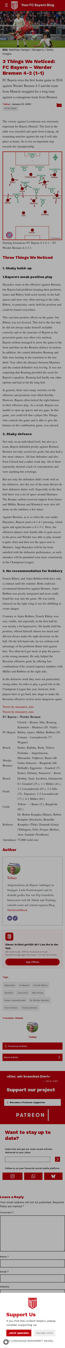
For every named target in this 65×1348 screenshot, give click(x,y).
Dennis (19, 1018)
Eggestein (9, 985)
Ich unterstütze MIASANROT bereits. (30, 1340)
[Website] (15, 918)
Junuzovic (22, 993)
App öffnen (32, 962)
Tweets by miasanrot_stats (18, 707)
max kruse (37, 993)
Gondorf (8, 993)
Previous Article (17, 1046)
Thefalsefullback (17, 910)
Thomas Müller (29, 1008)
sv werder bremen (39, 1000)
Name (4, 1256)
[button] (6, 1342)
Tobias (6, 104)
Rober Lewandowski (14, 1000)
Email (4, 1271)
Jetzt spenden (19, 1332)
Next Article (11, 1057)
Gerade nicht (44, 1332)
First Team (10, 108)
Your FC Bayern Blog (37, 5)
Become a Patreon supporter (27, 1102)
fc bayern (24, 985)
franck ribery (41, 985)
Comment (7, 1212)
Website (4, 1286)
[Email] (9, 918)
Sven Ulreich (10, 1008)
